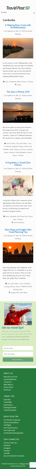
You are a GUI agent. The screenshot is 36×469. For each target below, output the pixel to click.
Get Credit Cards (9, 430)
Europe (21, 146)
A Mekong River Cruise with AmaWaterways (18, 26)
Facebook (7, 445)
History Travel (21, 81)
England (15, 146)
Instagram (7, 448)
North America (15, 149)
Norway (23, 149)
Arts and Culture (21, 143)
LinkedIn (7, 453)
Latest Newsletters (10, 379)
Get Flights (7, 425)
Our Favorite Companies (12, 420)
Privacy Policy (8, 387)
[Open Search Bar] (34, 13)
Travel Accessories (10, 410)
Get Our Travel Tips (10, 443)
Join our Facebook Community (14, 456)
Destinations (8, 405)
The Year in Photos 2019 (18, 91)
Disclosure (7, 390)
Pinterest (7, 451)
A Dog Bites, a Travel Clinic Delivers (18, 163)
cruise (19, 84)
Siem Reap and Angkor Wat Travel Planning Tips (18, 230)
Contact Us (7, 382)
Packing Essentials (10, 407)
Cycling (6, 286)
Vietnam (30, 81)
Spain (6, 152)
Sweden (11, 152)
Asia (6, 81)
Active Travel (10, 143)
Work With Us (8, 385)
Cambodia (12, 81)
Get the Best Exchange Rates (13, 433)
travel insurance (19, 222)
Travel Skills (8, 402)
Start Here (7, 400)
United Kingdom (20, 152)
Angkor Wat (15, 292)
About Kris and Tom (10, 377)
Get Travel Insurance (11, 428)
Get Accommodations (11, 422)
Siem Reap (23, 292)
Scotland (29, 149)
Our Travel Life (22, 216)
